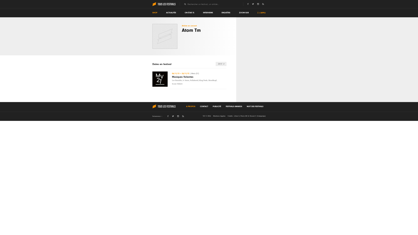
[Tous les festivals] (163, 6)
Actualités (171, 13)
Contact (204, 106)
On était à (189, 13)
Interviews (208, 13)
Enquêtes (226, 13)
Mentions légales (219, 116)
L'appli (262, 13)
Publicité (217, 106)
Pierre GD (243, 116)
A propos (190, 106)
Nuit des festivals (255, 106)
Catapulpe (261, 116)
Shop (154, 13)
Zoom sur (244, 13)
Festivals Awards (234, 106)
